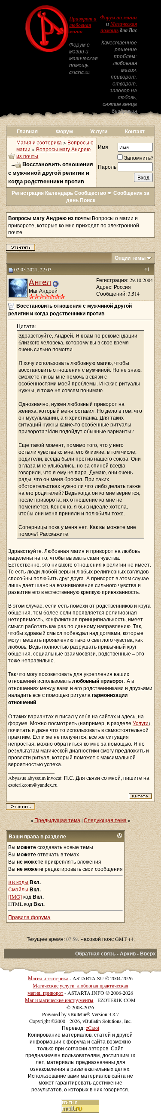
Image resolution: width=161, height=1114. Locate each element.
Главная (27, 131)
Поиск (87, 200)
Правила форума (29, 917)
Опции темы (130, 258)
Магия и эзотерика (39, 142)
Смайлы (18, 889)
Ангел (40, 281)
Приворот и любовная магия (83, 25)
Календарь (59, 193)
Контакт (135, 131)
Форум (64, 131)
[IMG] (15, 896)
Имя (103, 147)
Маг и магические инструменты (59, 999)
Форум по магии (118, 18)
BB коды (18, 882)
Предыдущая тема (57, 820)
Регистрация (28, 193)
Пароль (107, 166)
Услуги (98, 131)
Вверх (148, 953)
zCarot (92, 1027)
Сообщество (90, 193)
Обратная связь (95, 953)
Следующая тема (105, 820)
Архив (128, 953)
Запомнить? (138, 157)
